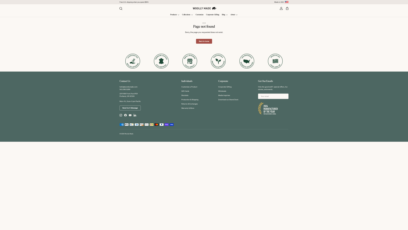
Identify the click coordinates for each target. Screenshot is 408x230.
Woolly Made (129, 134)
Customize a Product (189, 87)
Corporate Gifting (212, 15)
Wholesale (222, 91)
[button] (287, 8)
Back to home (204, 41)
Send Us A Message (130, 108)
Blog (223, 15)
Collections (186, 15)
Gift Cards (185, 91)
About (232, 15)
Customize (200, 15)
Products (173, 15)
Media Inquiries (224, 95)
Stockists (184, 95)
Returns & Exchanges (189, 104)
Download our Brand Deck (228, 100)
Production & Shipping (189, 100)
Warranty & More (187, 108)
